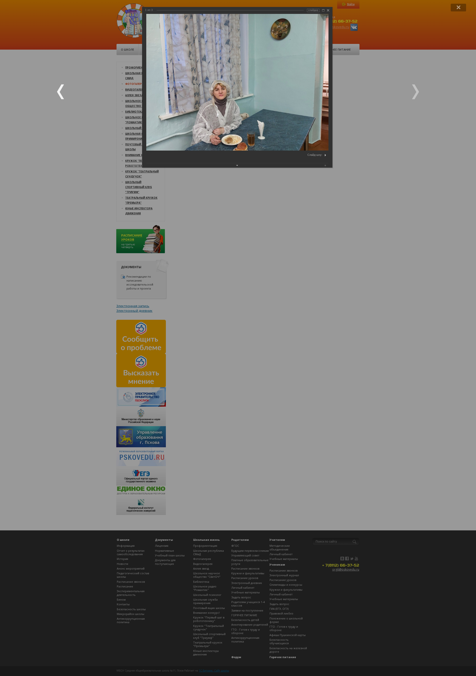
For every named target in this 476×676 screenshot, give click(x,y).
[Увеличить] (323, 10)
